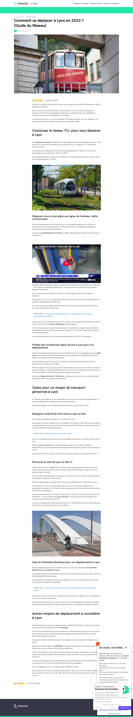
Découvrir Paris (96, 3)
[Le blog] (21, 3)
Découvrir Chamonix (111, 3)
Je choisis (112, 708)
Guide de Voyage (31, 17)
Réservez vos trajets (81, 3)
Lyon (94, 233)
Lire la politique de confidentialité (103, 701)
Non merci (99, 708)
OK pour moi (125, 708)
